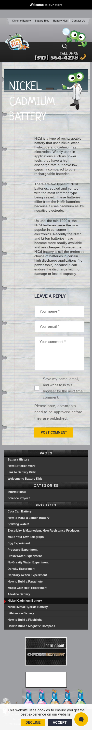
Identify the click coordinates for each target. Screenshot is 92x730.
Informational (17, 492)
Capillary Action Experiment (27, 575)
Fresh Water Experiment (25, 556)
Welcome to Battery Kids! (25, 478)
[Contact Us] (55, 56)
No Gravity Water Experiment (28, 562)
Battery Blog (42, 20)
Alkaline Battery (19, 594)
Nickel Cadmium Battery (25, 600)
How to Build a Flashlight (25, 619)
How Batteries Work (22, 466)
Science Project (19, 498)
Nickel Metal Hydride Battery (28, 607)
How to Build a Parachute (25, 581)
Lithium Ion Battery (21, 613)
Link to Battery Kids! (22, 472)
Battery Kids (60, 20)
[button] (64, 46)
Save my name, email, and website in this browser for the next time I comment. (64, 388)
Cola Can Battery (20, 511)
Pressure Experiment (23, 549)
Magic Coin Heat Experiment (27, 588)
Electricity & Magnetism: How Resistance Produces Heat (47, 530)
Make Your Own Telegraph (26, 537)
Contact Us (78, 20)
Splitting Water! (18, 524)
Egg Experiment (19, 543)
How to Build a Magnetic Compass (31, 626)
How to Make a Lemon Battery (29, 518)
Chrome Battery (21, 20)
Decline (33, 722)
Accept (60, 722)
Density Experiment (21, 569)
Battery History (18, 459)
